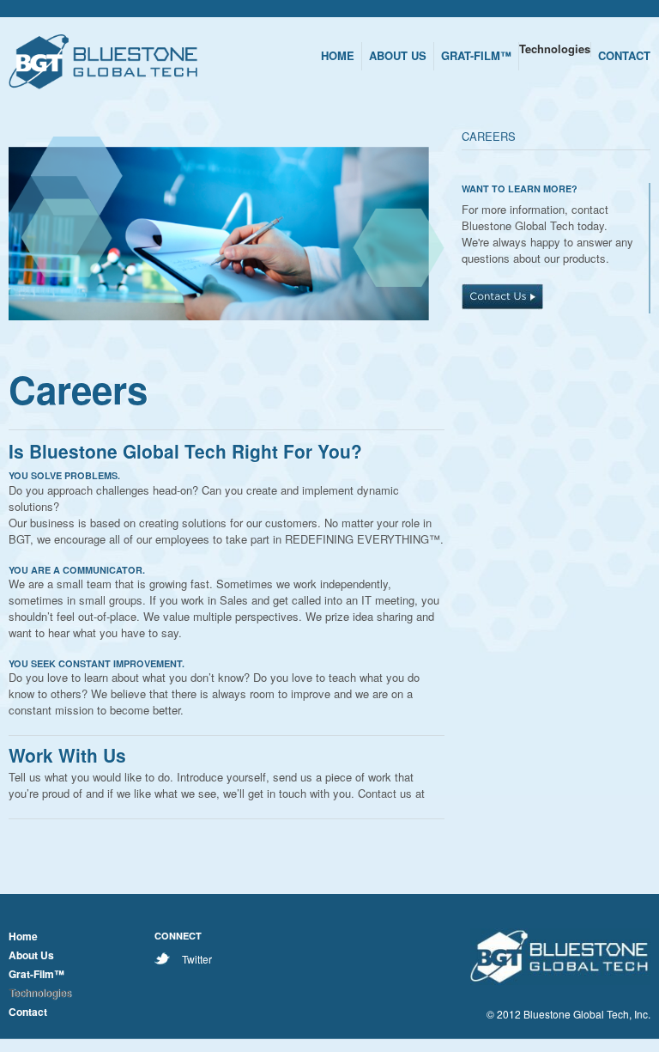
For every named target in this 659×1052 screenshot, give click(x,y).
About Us (31, 955)
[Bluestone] (103, 64)
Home (23, 936)
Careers (489, 136)
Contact (28, 1011)
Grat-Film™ (36, 974)
